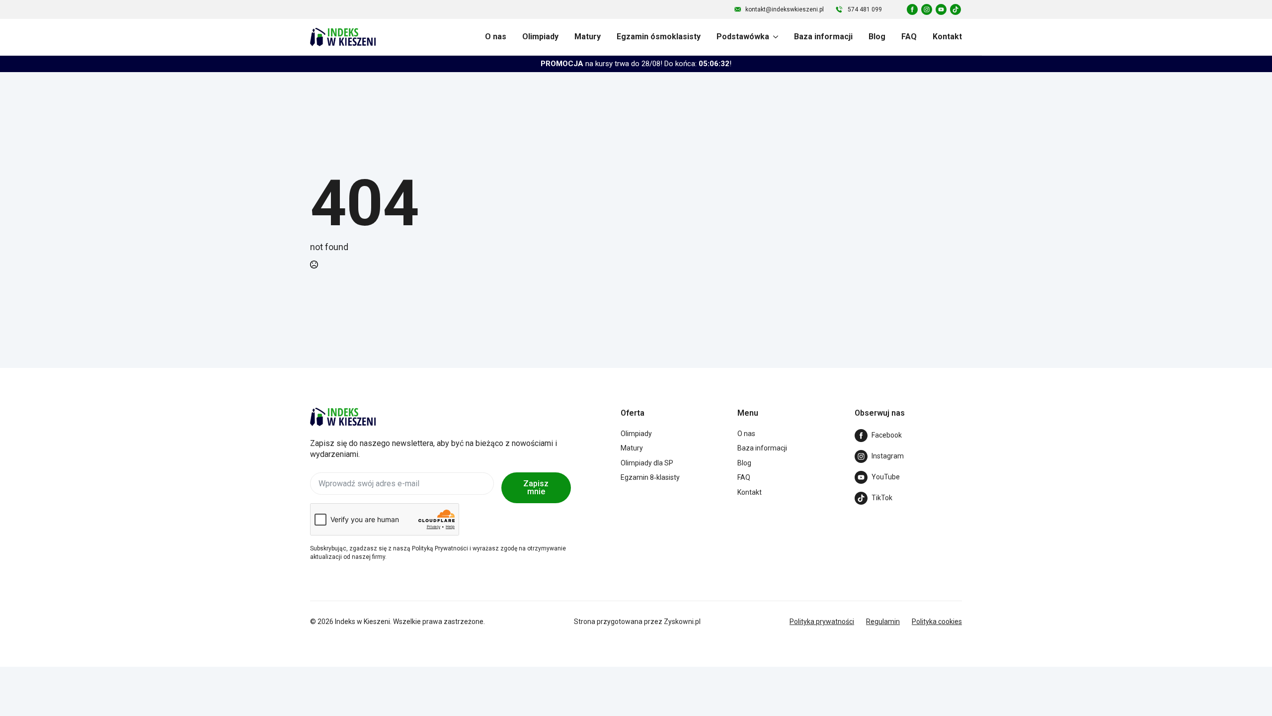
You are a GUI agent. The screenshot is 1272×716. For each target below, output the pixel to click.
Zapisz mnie (536, 487)
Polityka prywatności (822, 622)
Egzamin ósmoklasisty (659, 36)
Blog (877, 36)
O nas (495, 36)
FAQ (909, 36)
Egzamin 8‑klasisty (650, 477)
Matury (587, 36)
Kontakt (947, 36)
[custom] (912, 9)
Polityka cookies (937, 622)
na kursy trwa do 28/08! (636, 63)
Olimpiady (540, 36)
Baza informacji (823, 36)
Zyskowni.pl (682, 622)
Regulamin (883, 622)
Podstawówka (742, 36)
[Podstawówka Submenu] (773, 37)
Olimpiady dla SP (647, 463)
